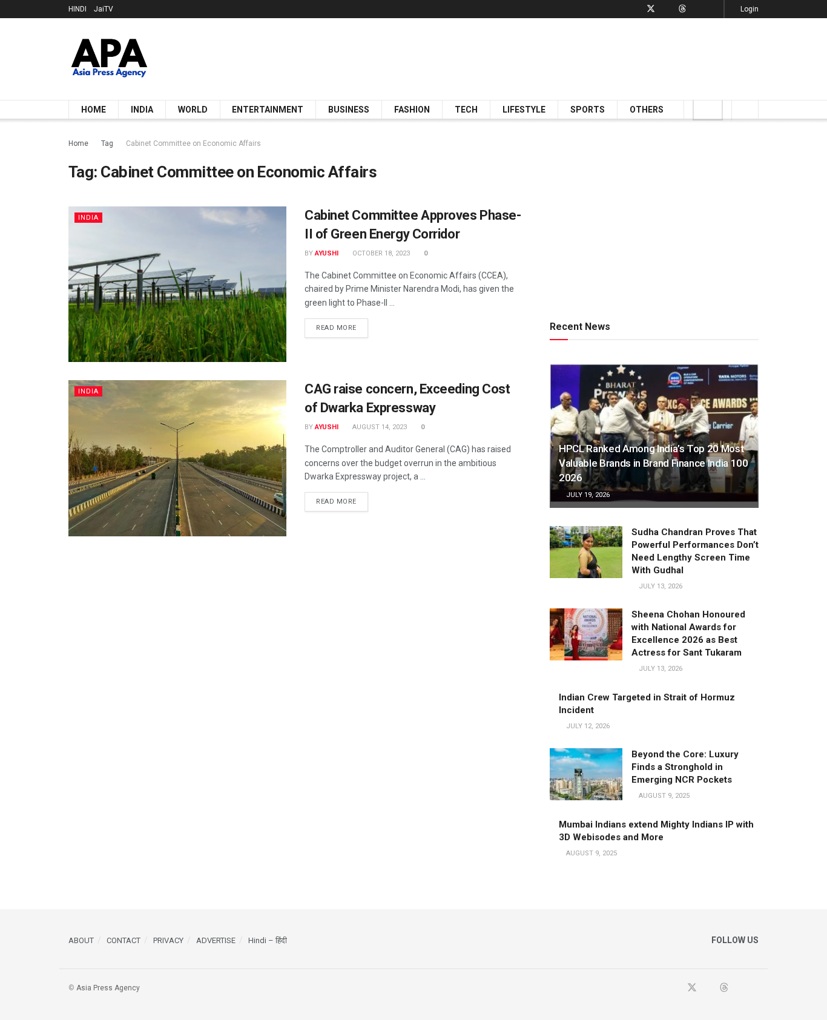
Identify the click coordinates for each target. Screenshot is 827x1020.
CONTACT (123, 940)
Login (749, 9)
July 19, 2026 (587, 495)
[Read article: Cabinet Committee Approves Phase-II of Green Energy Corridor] (177, 284)
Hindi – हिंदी (267, 940)
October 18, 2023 (380, 253)
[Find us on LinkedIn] (697, 9)
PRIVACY (168, 940)
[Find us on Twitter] (651, 9)
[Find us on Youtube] (667, 9)
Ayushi (326, 253)
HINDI (77, 9)
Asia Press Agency (108, 988)
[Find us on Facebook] (634, 9)
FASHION (412, 109)
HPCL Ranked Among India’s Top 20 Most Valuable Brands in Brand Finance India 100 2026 (653, 463)
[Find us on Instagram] (713, 9)
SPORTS (587, 109)
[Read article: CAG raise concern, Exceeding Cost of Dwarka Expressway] (177, 458)
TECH (466, 109)
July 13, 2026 (659, 586)
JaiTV (103, 9)
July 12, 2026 (587, 726)
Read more (342, 327)
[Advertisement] (538, 57)
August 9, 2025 (663, 796)
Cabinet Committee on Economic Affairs (193, 143)
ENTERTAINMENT (267, 109)
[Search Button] (745, 109)
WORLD (193, 109)
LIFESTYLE (523, 109)
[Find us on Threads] (682, 9)
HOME (93, 109)
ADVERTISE (216, 940)
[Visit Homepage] (109, 59)
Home (78, 143)
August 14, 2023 (379, 427)
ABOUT (81, 940)
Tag (107, 143)
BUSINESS (348, 109)
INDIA (142, 109)
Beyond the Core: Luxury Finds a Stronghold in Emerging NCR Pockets (685, 767)
